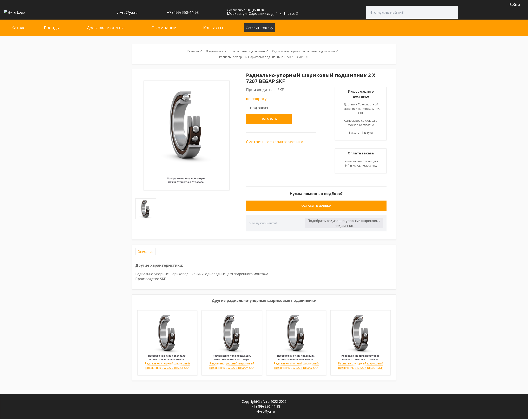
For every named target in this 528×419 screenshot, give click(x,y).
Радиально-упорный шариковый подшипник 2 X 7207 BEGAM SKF (231, 365)
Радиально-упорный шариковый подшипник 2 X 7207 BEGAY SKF (296, 365)
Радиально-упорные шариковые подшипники (303, 51)
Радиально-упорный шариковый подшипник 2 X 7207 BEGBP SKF (360, 365)
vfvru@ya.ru (127, 12)
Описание (145, 251)
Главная (193, 51)
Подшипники (214, 51)
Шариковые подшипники (247, 51)
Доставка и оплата (106, 27)
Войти (514, 4)
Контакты (213, 27)
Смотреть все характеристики (274, 141)
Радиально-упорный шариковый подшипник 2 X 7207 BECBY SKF (167, 365)
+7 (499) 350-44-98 (182, 12)
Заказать (269, 118)
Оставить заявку (259, 28)
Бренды (52, 27)
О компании (163, 27)
